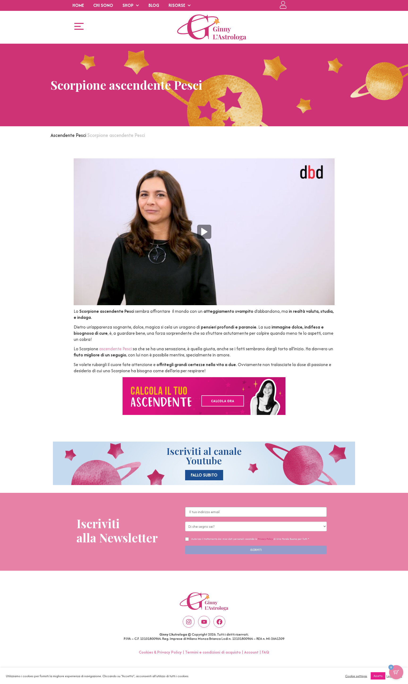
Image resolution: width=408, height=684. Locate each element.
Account (251, 652)
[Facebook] (219, 622)
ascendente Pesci (115, 349)
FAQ (265, 652)
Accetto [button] (378, 676)
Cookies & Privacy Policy (160, 652)
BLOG (154, 5)
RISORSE (177, 5)
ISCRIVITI (256, 550)
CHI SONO (103, 5)
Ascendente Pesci (68, 135)
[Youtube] (204, 622)
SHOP (128, 5)
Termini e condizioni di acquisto (213, 652)
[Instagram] (189, 622)
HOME (78, 5)
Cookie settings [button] (356, 676)
